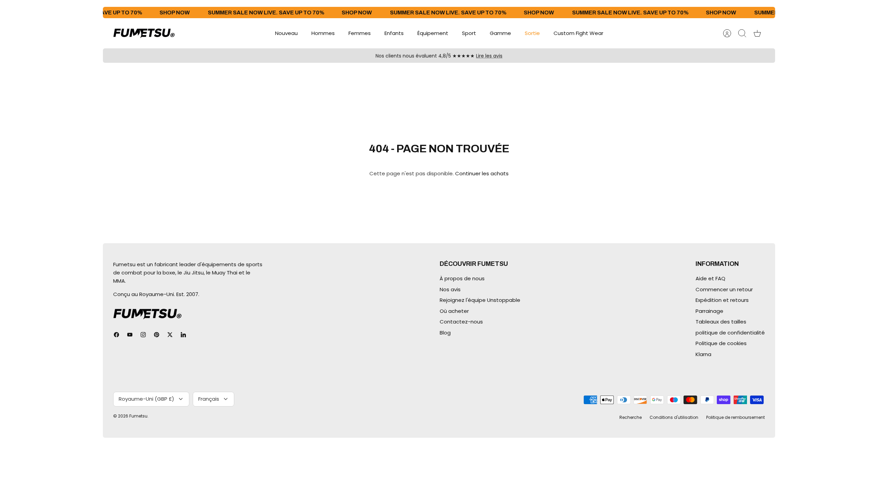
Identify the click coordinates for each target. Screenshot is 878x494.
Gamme (500, 33)
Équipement (432, 33)
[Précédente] (320, 55)
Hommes (323, 33)
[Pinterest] (156, 335)
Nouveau (286, 33)
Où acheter (454, 311)
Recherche (630, 417)
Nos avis (450, 289)
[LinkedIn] (183, 335)
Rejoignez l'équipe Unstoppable (480, 300)
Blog (445, 332)
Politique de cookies (721, 343)
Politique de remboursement (735, 417)
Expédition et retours (722, 300)
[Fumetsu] (144, 33)
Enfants (394, 33)
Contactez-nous (461, 321)
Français (208, 398)
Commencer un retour (724, 289)
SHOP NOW (162, 12)
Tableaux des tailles (721, 321)
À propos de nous (462, 278)
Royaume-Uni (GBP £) (146, 398)
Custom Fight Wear (578, 33)
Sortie (532, 33)
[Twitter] (170, 335)
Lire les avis (489, 55)
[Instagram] (143, 335)
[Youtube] (130, 335)
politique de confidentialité (730, 332)
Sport (469, 33)
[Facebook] (116, 335)
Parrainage (709, 311)
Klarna (703, 354)
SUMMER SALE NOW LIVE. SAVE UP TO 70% (253, 12)
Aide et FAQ (710, 278)
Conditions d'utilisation (674, 417)
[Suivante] (558, 55)
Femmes (359, 33)
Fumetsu (138, 416)
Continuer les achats (482, 173)
